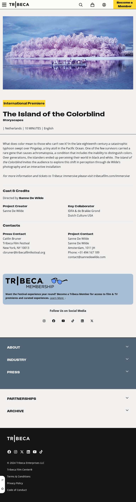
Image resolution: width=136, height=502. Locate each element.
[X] (92, 321)
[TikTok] (73, 321)
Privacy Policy (15, 483)
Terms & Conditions (18, 476)
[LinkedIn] (82, 321)
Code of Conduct (17, 490)
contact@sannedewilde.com (87, 257)
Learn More (57, 298)
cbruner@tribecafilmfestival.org (24, 252)
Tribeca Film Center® (19, 469)
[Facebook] (53, 321)
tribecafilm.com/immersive (111, 176)
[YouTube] (63, 321)
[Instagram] (44, 321)
